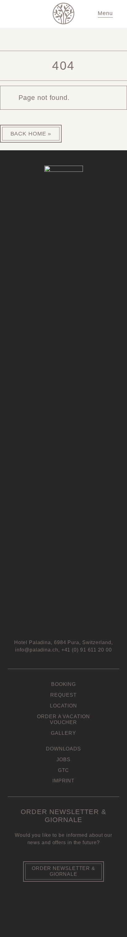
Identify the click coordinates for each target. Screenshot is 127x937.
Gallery (63, 733)
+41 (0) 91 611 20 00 (86, 649)
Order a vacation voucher (63, 719)
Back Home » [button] (30, 134)
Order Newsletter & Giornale (63, 871)
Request (63, 695)
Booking (63, 684)
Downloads (63, 748)
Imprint (63, 780)
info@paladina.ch (36, 649)
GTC (63, 770)
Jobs (63, 759)
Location (63, 705)
